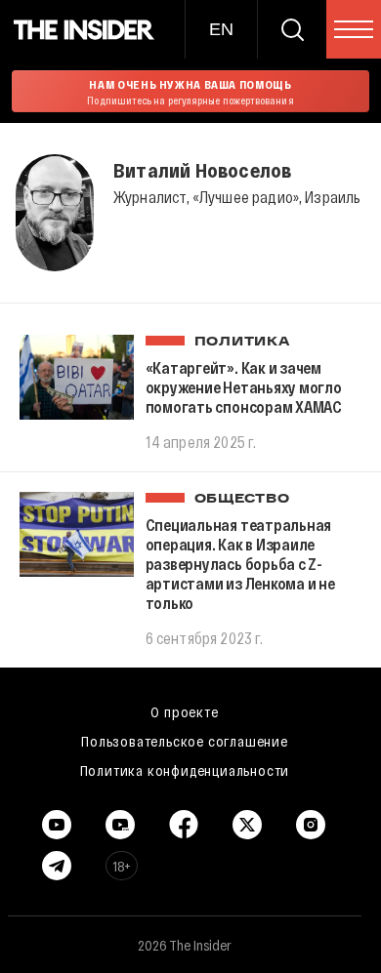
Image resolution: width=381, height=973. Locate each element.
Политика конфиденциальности (185, 770)
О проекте (184, 711)
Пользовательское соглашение (184, 741)
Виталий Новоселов (202, 170)
